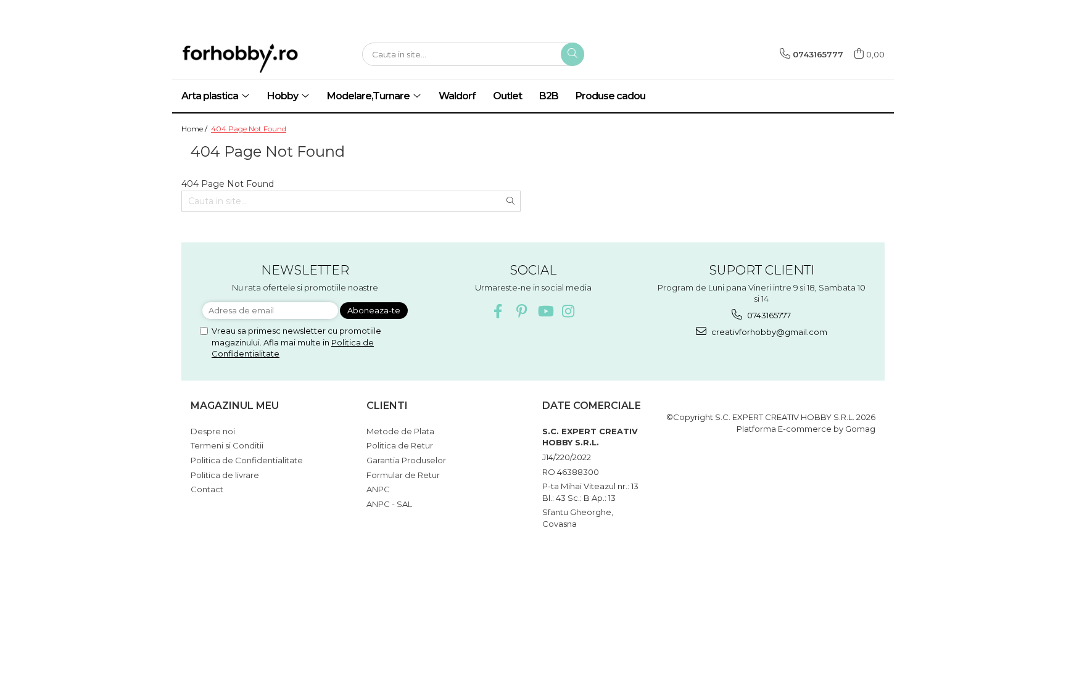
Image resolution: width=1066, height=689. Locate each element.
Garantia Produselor (406, 460)
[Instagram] (568, 311)
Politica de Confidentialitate (247, 460)
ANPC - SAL (389, 504)
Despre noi (213, 431)
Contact (207, 489)
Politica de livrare (225, 475)
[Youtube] (545, 311)
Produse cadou (610, 96)
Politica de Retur (399, 445)
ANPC (378, 489)
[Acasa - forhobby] (261, 58)
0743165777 (768, 315)
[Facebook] (498, 311)
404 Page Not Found (248, 128)
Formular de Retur (403, 475)
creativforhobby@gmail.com (768, 332)
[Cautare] (572, 54)
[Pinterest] (521, 311)
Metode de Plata (400, 431)
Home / (195, 128)
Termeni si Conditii (227, 445)
